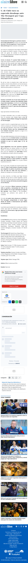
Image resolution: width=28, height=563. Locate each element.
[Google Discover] (26, 526)
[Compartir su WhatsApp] (16, 378)
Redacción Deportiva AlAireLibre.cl (11, 382)
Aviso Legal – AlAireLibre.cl (13, 534)
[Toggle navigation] (22, 2)
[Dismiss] (25, 272)
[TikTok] (23, 526)
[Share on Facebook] (9, 301)
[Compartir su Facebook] (9, 378)
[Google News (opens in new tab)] (7, 296)
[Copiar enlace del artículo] (19, 378)
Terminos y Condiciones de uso (13, 532)
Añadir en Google (14, 286)
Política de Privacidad (13, 542)
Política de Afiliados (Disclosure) (13, 535)
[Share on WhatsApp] (16, 301)
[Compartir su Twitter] (12, 378)
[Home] (9, 2)
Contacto (13, 530)
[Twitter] (19, 526)
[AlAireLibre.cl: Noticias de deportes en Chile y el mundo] (6, 526)
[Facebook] (16, 526)
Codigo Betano (13, 547)
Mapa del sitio (13, 545)
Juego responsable (13, 540)
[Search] (25, 2)
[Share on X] (13, 301)
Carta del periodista (13, 538)
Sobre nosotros (13, 537)
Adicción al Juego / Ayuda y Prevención (13, 543)
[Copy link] (20, 301)
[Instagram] (21, 526)
